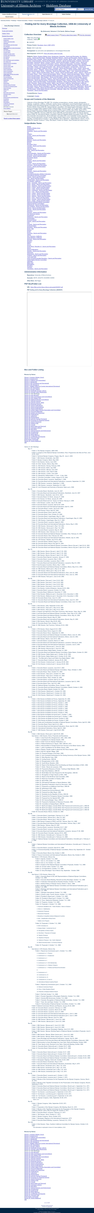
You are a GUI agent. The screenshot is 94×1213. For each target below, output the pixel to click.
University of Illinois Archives (21, 5)
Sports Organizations (8, 71)
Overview (4, 28)
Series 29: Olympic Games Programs (35, 419)
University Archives (5, 20)
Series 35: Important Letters (33, 427)
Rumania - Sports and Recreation (41, 83)
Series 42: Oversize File (32, 438)
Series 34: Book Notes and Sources (35, 426)
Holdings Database (58, 5)
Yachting (86, 89)
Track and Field (58, 87)
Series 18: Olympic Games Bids (34, 402)
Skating (55, 84)
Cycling (29, 61)
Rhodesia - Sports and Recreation (67, 81)
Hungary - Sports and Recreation (36, 65)
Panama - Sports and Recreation (56, 78)
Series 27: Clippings (30, 416)
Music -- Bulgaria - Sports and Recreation (46, 69)
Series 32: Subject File (31, 423)
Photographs (6, 83)
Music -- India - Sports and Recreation (38, 188)
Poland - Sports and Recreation (75, 80)
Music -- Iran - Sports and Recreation (77, 71)
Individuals (5, 43)
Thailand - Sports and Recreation (43, 87)
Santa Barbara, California (79, 83)
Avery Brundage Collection (41, 20)
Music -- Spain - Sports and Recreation (38, 200)
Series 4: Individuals (30, 382)
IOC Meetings (6, 57)
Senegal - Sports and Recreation (36, 84)
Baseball (48, 58)
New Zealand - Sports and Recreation (52, 77)
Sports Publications (7, 72)
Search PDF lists (89, 9)
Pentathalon (83, 78)
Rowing (87, 81)
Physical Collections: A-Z (28, 14)
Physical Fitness (61, 80)
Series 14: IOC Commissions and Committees (38, 396)
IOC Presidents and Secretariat (10, 44)
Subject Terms (6, 33)
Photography (52, 80)
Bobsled (80, 58)
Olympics (43, 78)
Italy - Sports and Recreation (61, 66)
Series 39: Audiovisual (31, 433)
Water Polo (66, 89)
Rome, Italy (80, 81)
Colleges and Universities (9, 41)
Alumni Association (23, 20)
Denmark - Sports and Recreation (66, 61)
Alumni (31, 20)
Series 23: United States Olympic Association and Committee (42, 410)
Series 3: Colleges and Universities (35, 380)
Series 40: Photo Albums (32, 435)
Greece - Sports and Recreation (64, 63)
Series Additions (7, 108)
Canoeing (60, 59)
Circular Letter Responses (9, 55)
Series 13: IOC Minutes (31, 395)
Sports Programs (7, 88)
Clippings (5, 81)
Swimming (73, 86)
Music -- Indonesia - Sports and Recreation (53, 71)
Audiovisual (6, 100)
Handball (83, 63)
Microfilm (5, 95)
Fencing (47, 62)
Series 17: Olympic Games (32, 401)
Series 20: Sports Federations (33, 405)
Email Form (49, 1206)
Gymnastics (77, 63)
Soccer (64, 84)
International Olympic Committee (36, 175)
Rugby (29, 83)
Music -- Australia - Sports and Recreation (60, 68)
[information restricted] (31, 439)
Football (72, 62)
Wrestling (80, 89)
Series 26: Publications (31, 414)
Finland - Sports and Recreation (60, 62)
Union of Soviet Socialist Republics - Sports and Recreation (44, 258)
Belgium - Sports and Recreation (67, 58)
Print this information (85, 35)
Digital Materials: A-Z (47, 14)
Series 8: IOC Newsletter (32, 388)
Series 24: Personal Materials (33, 411)
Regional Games (7, 68)
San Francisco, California (63, 83)
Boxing (85, 58)
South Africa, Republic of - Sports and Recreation (41, 246)
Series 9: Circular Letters (32, 389)
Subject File (6, 89)
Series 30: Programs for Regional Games (37, 420)
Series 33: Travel (30, 425)
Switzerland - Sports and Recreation (37, 254)
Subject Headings (66, 14)
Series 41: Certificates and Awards (35, 436)
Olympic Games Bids (8, 66)
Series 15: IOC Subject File (32, 398)
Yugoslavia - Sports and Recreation (37, 90)
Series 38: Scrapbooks (31, 432)
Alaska (35, 56)
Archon (45, 1211)
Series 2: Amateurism (31, 379)
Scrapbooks (6, 99)
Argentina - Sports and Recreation (69, 56)
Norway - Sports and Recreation (36, 209)
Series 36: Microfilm (30, 429)
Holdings (14, 20)
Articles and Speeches (8, 78)
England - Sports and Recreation (36, 156)
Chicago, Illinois (67, 59)
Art (80, 56)
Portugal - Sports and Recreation (36, 81)
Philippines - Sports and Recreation (37, 80)
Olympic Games (7, 64)
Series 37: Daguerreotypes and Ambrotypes (37, 430)
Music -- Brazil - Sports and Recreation (38, 184)
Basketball (55, 58)
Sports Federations (7, 69)
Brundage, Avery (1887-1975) (46, 45)
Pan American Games (73, 78)
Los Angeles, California (40, 68)
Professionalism (51, 81)
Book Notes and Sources (9, 92)
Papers (40, 93)
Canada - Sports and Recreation (46, 59)
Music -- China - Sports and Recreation (70, 69)
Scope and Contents (7, 31)
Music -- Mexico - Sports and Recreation (38, 196)
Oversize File (6, 105)
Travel (4, 91)
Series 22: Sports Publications (33, 408)
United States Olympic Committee (46, 89)
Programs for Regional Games (10, 86)
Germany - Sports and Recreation (44, 63)
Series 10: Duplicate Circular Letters (35, 390)
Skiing (59, 84)
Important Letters (7, 94)
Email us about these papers (12, 118)
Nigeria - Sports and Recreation (73, 77)
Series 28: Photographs (31, 417)
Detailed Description (7, 36)
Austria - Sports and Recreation (36, 58)
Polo (86, 80)
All (25, 442)
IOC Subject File (7, 61)
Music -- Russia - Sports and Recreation (68, 74)
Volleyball (59, 89)
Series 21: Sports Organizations (34, 407)
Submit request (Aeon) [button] (53, 35)
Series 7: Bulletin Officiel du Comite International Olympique (42, 386)
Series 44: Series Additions (32, 441)
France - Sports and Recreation (36, 163)
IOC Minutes (6, 58)
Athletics (84, 56)
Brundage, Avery (32, 59)
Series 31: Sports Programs (33, 422)
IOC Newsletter (6, 50)
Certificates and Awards (8, 103)
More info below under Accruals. (53, 53)
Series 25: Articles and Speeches (34, 413)
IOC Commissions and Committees (11, 60)
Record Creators (9, 16)
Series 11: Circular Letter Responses (35, 392)
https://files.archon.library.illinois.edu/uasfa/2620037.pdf (47, 287)
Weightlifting (73, 89)
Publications (6, 80)
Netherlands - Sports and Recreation (37, 205)
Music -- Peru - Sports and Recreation (45, 74)
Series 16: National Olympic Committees (36, 399)
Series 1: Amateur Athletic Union (34, 377)
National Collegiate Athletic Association (52, 75)
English (37, 96)
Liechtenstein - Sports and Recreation (38, 180)
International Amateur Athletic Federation (66, 65)
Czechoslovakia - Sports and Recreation (43, 61)
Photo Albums (6, 102)
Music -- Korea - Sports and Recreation (62, 72)
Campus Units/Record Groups (9, 14)
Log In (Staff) (47, 1202)
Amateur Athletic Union (8, 38)
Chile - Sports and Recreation (81, 59)
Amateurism (6, 40)
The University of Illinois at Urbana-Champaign (50, 1212)
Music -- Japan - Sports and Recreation (38, 72)
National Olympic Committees (10, 63)
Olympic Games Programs (9, 84)
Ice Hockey (50, 65)
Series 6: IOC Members (31, 385)
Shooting (49, 84)
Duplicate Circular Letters (9, 53)
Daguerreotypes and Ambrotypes (10, 97)
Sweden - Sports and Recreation (59, 86)
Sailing (54, 83)
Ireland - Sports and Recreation (43, 66)
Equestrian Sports (39, 62)
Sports (36, 86)
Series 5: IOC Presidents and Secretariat (36, 383)
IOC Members (6, 46)
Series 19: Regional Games (33, 404)
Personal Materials (7, 77)
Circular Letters (6, 52)
